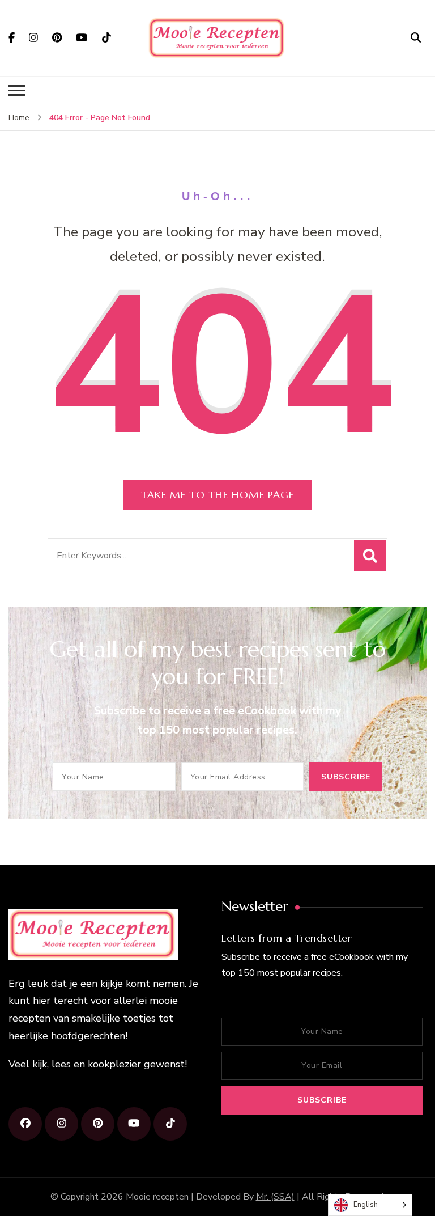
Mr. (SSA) (275, 1196)
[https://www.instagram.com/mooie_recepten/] (61, 1124)
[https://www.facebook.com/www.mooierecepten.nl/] (25, 1124)
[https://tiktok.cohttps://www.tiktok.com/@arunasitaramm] (170, 1124)
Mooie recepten (157, 1196)
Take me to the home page (217, 494)
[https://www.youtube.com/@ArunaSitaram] (134, 1124)
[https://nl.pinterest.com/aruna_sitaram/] (97, 1124)
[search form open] (416, 37)
